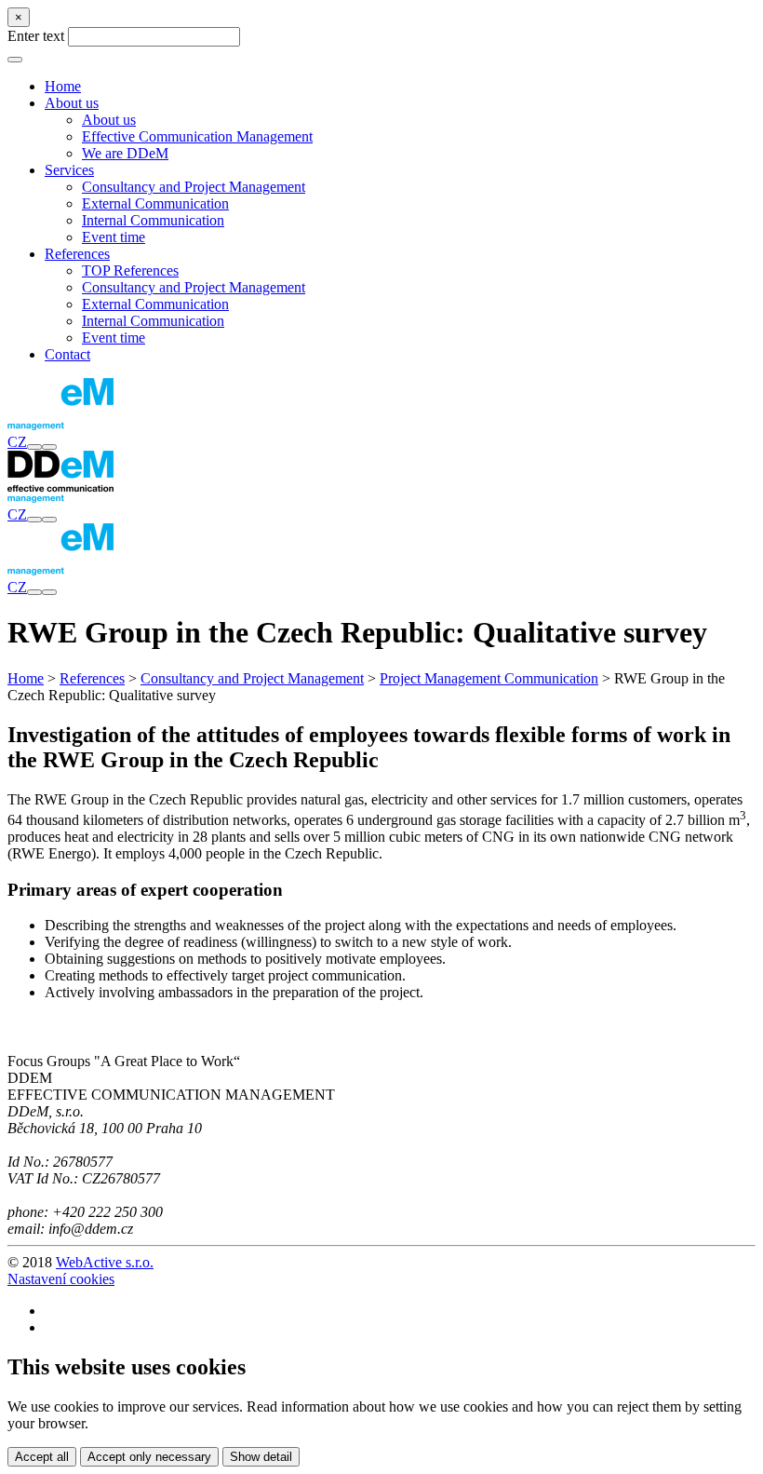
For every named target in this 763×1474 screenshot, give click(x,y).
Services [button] (69, 170)
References (92, 678)
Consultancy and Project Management (193, 187)
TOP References (130, 270)
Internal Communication (153, 220)
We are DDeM (125, 153)
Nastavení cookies (60, 1279)
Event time (113, 237)
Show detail (261, 1457)
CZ (17, 442)
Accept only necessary (149, 1457)
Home (63, 86)
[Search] (34, 447)
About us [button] (72, 103)
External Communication (155, 203)
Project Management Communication (489, 678)
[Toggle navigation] (49, 447)
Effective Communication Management (197, 136)
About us (109, 120)
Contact (67, 354)
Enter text (35, 36)
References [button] (77, 254)
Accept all (42, 1457)
